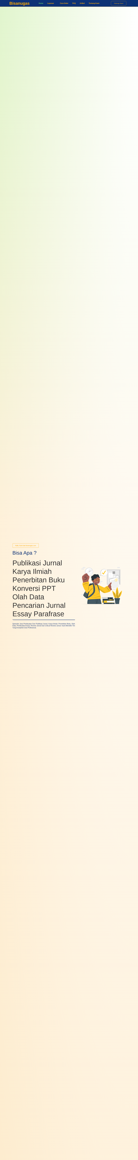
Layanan (50, 3)
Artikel (82, 3)
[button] (26, 545)
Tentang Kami (94, 3)
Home (41, 3)
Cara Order (64, 3)
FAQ (74, 3)
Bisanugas (19, 3)
